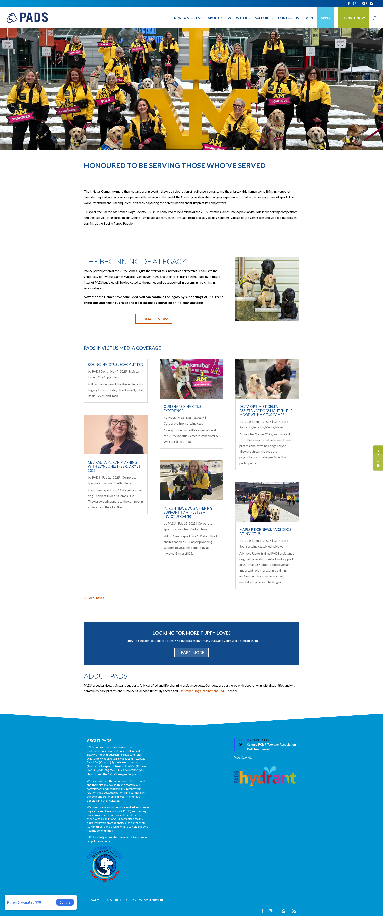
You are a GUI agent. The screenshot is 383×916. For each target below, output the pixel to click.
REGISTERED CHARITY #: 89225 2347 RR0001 (133, 900)
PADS (96, 477)
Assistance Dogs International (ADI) (202, 691)
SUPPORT (262, 18)
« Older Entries (94, 598)
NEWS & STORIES (187, 18)
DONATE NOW (353, 18)
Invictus (134, 371)
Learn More (191, 652)
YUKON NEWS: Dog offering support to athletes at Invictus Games (188, 512)
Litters (92, 377)
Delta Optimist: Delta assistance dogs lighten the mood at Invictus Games (265, 410)
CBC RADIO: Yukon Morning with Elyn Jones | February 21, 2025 (114, 466)
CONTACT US (288, 18)
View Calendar (243, 757)
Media (118, 483)
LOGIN (308, 18)
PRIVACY (93, 900)
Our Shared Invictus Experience (182, 408)
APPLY (325, 18)
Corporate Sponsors (177, 423)
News (128, 483)
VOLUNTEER (237, 18)
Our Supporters (108, 377)
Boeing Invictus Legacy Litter (115, 364)
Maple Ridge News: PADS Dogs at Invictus (265, 531)
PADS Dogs (100, 371)
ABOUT (214, 18)
